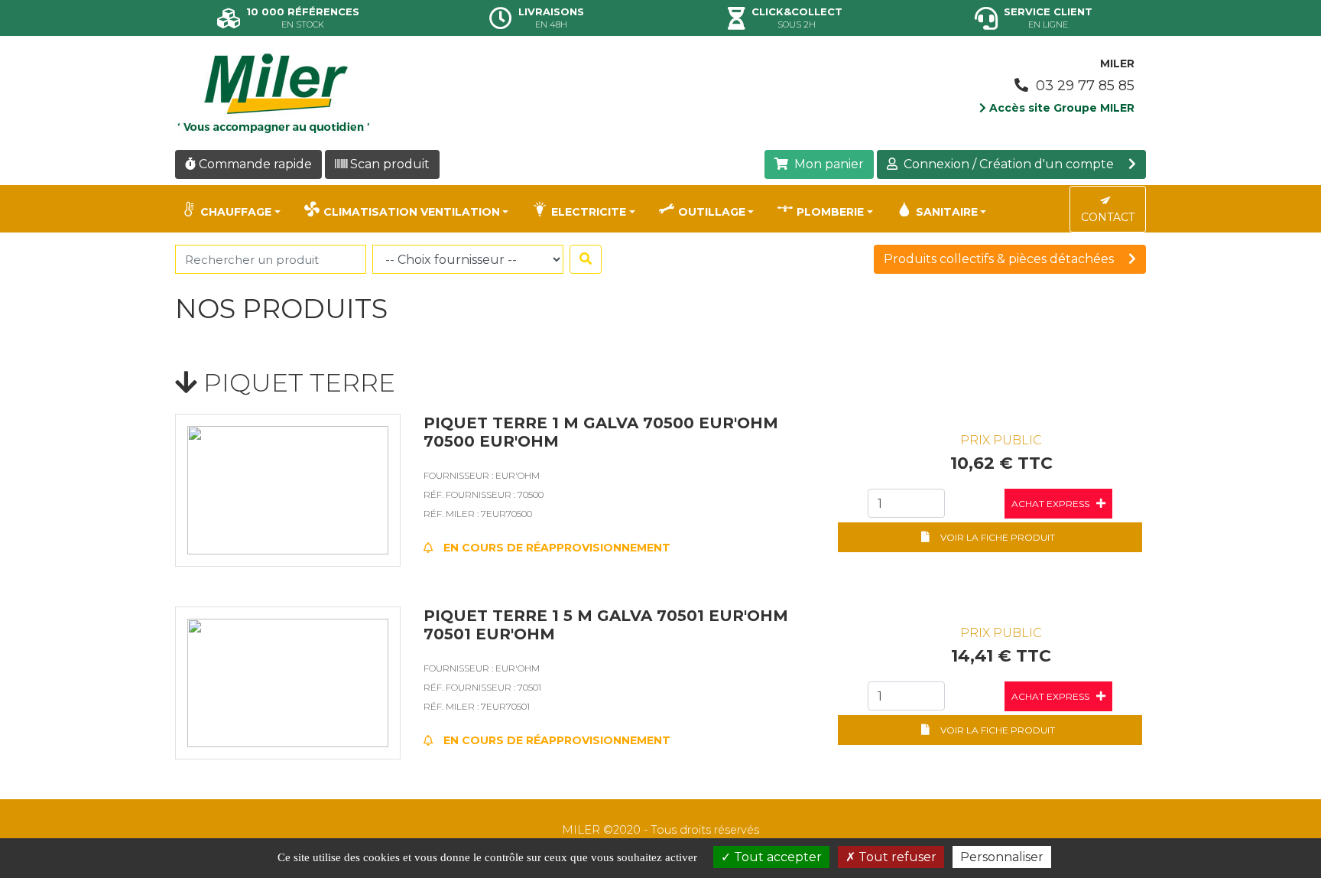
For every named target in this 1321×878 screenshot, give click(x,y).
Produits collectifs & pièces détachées (1000, 259)
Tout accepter (776, 857)
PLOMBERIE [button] (830, 212)
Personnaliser (1001, 857)
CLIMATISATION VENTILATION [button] (411, 212)
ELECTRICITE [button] (588, 212)
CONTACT (1107, 217)
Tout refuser (895, 857)
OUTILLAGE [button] (711, 212)
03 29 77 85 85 (1083, 85)
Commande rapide (254, 164)
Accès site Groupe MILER (1060, 108)
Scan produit (388, 164)
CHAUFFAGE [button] (235, 212)
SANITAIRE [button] (947, 212)
